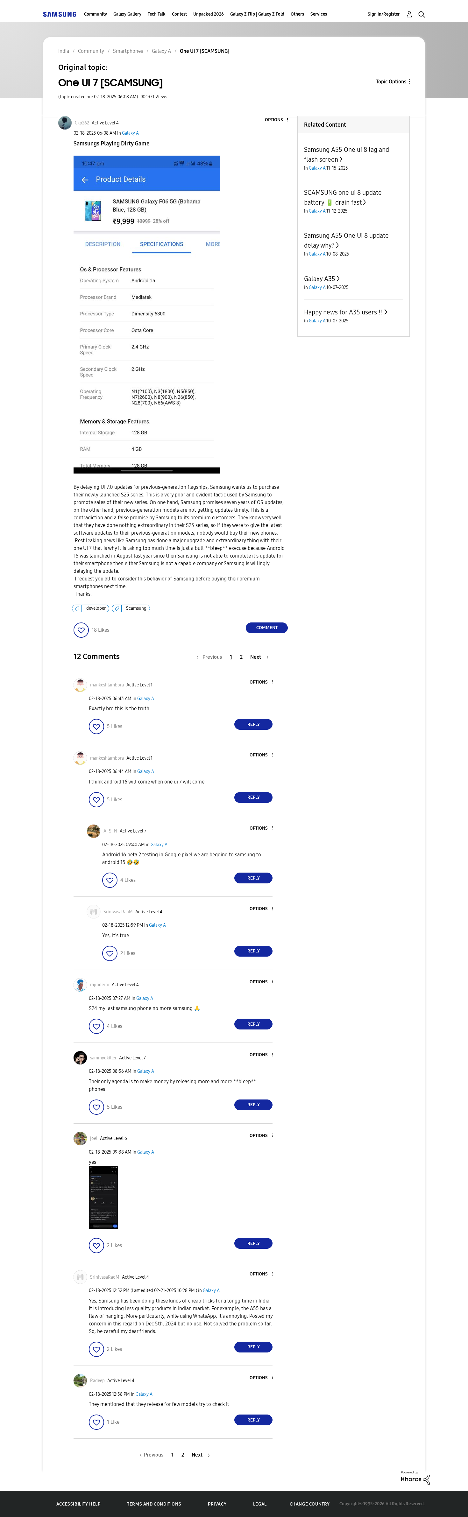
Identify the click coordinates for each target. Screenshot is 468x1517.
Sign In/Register (384, 14)
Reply (253, 724)
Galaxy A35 (319, 279)
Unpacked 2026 (208, 14)
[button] (277, 120)
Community (95, 14)
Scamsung (136, 608)
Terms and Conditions (154, 1504)
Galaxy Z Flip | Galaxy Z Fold (257, 14)
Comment (267, 627)
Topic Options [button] (391, 82)
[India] (59, 14)
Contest (179, 14)
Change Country (310, 1504)
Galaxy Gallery (127, 14)
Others (297, 14)
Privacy (217, 1504)
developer (96, 608)
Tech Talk (157, 14)
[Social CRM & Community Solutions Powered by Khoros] (415, 1477)
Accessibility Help (78, 1504)
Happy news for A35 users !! (343, 312)
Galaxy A (130, 133)
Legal (260, 1504)
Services (318, 14)
